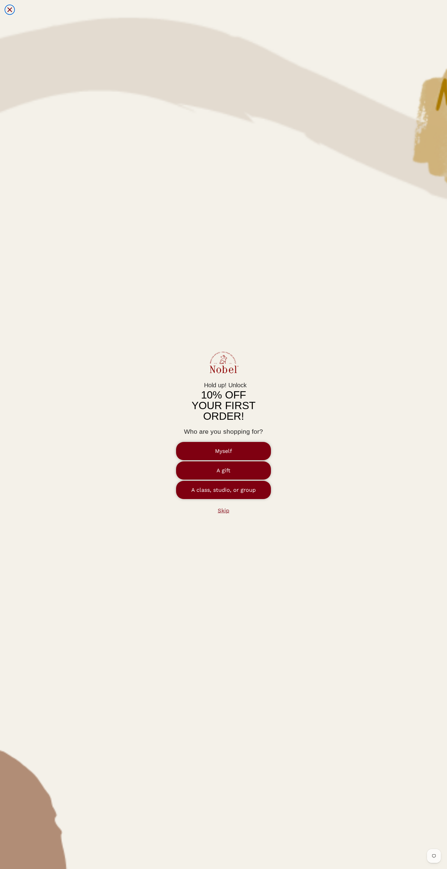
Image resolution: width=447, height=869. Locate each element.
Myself (223, 451)
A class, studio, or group (223, 490)
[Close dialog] (10, 10)
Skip (223, 510)
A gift (223, 470)
